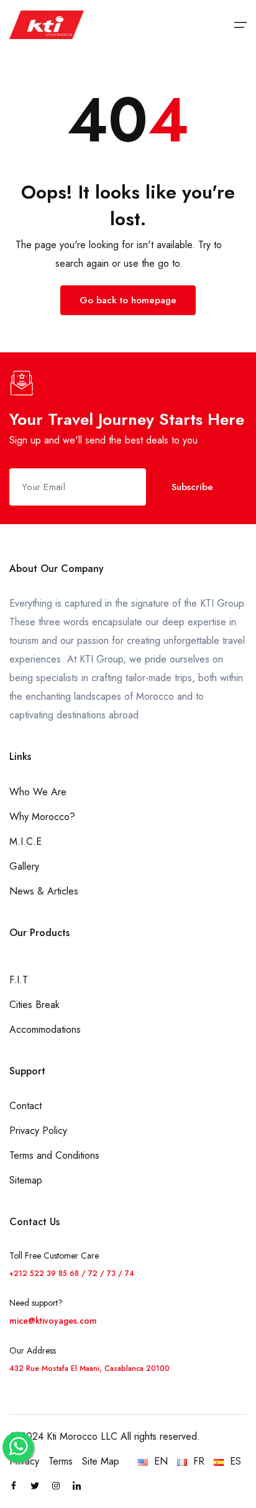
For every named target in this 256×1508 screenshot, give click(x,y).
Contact (25, 1106)
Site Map (100, 1461)
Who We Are (37, 792)
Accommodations (45, 1029)
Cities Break (34, 1004)
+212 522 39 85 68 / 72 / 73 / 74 (71, 1273)
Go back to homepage (128, 300)
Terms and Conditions (54, 1155)
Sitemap (25, 1180)
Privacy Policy (38, 1130)
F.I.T (18, 980)
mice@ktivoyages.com (53, 1320)
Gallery (24, 866)
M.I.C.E (25, 841)
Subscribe (192, 487)
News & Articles (43, 891)
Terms (60, 1461)
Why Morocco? (42, 817)
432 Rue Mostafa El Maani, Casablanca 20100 (89, 1368)
